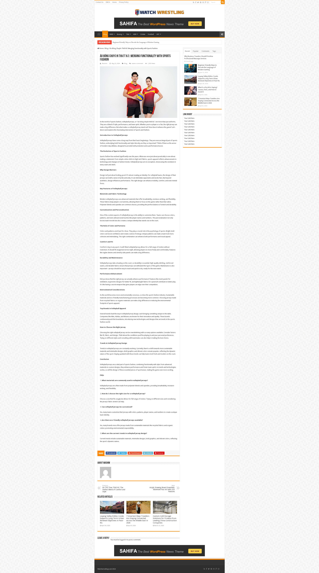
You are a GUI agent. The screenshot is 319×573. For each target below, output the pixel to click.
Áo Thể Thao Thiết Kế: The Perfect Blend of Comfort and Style (113, 489)
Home (114, 2)
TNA (127, 34)
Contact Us (99, 2)
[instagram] (208, 2)
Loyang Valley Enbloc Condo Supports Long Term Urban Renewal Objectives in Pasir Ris (143, 42)
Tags (214, 51)
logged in (123, 540)
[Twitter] (198, 2)
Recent (187, 51)
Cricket (142, 34)
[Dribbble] (203, 2)
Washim (104, 63)
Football (151, 34)
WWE (111, 34)
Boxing (119, 34)
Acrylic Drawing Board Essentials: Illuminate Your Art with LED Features (162, 488)
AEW (134, 34)
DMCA (108, 2)
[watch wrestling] (159, 12)
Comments (205, 51)
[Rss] (194, 2)
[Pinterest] (201, 2)
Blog (105, 34)
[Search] (223, 2)
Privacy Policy (123, 2)
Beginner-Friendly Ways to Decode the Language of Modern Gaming (207, 67)
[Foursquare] (205, 2)
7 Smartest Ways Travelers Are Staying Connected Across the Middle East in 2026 (137, 519)
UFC (158, 34)
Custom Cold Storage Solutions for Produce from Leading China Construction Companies (165, 519)
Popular (196, 51)
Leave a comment (137, 63)
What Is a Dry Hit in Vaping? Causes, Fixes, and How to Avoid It (207, 89)
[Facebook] (196, 2)
